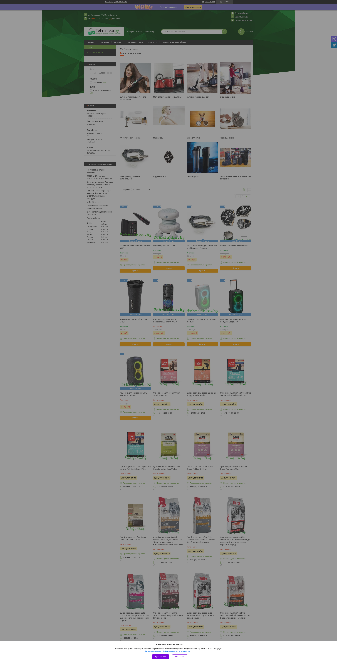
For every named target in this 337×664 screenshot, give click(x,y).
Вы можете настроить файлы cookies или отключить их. (167, 651)
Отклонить (179, 657)
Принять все (160, 657)
